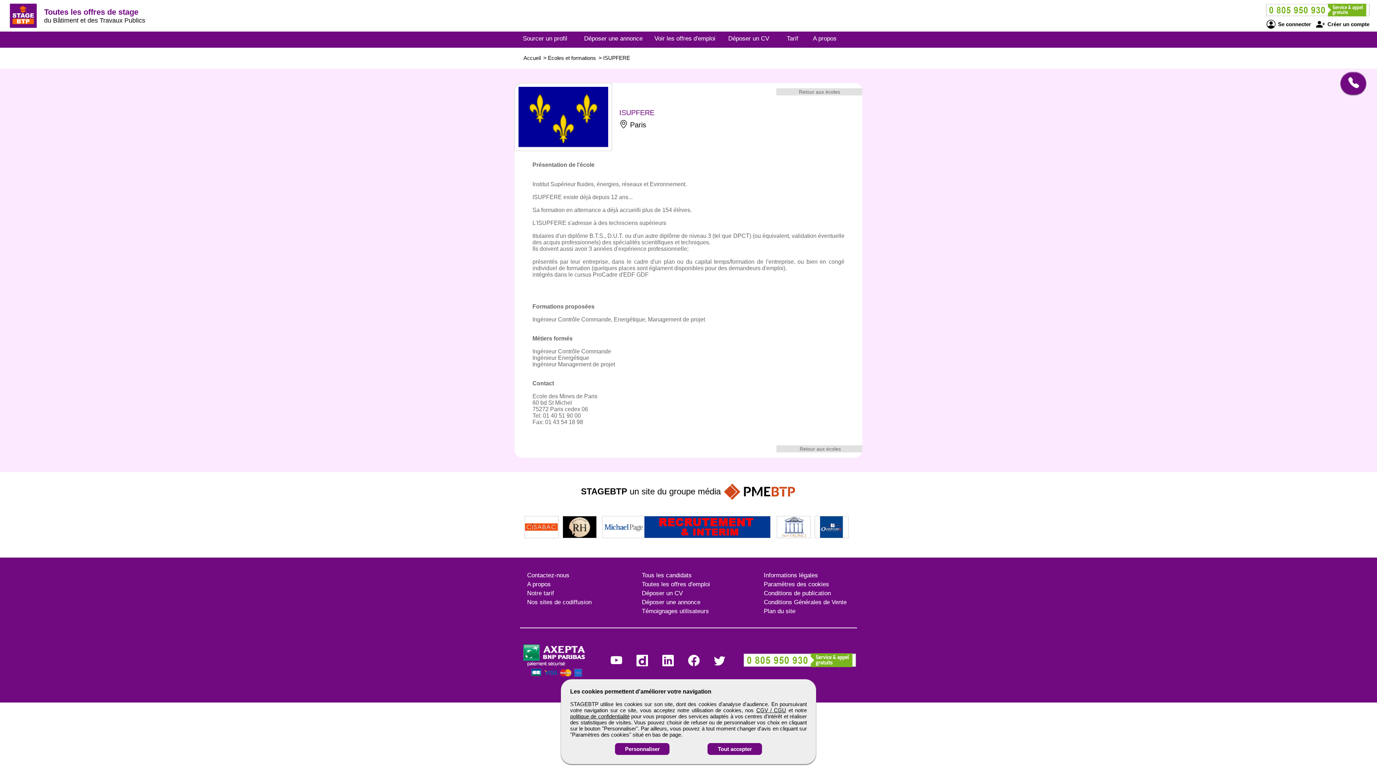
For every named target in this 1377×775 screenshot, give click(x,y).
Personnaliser (642, 749)
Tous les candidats (667, 575)
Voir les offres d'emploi (684, 38)
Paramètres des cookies (796, 584)
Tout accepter (735, 749)
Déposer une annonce (613, 38)
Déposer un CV (748, 38)
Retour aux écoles (819, 92)
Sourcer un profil (545, 38)
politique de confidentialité (600, 716)
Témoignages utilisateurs (675, 611)
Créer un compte (1347, 24)
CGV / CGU (771, 710)
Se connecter (1294, 24)
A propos (825, 38)
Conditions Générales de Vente (805, 602)
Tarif (792, 38)
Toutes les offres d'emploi (676, 584)
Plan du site (779, 611)
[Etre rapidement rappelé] (1350, 83)
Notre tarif (540, 593)
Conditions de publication (797, 593)
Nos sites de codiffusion (559, 602)
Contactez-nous (548, 575)
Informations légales (791, 575)
